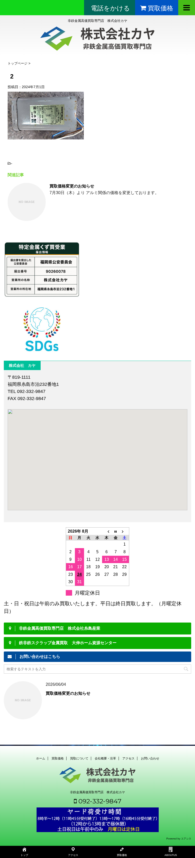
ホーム (40, 758)
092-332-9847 (99, 801)
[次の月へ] (124, 531)
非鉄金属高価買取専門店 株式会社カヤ (97, 792)
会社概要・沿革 (105, 758)
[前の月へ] (106, 531)
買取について (79, 758)
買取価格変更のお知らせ (72, 186)
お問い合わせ (150, 758)
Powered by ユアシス (178, 838)
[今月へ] (115, 531)
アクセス (128, 758)
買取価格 (58, 758)
